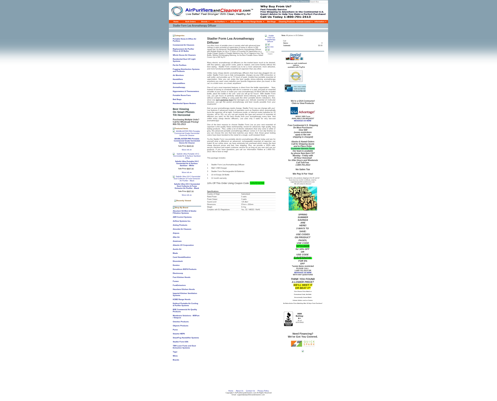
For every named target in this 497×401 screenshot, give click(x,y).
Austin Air (177, 249)
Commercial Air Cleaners (183, 45)
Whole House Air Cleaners (184, 55)
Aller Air (176, 237)
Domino (176, 265)
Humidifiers (178, 79)
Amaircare (177, 241)
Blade (175, 253)
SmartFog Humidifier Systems (186, 338)
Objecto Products (180, 326)
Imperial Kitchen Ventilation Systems (185, 294)
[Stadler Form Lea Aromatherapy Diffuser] (270, 41)
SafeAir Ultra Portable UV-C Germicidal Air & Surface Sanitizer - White (187, 163)
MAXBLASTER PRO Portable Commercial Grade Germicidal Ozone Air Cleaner (187, 141)
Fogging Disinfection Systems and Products (186, 70)
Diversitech (178, 261)
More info (187, 150)
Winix (175, 356)
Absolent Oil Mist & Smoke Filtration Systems (184, 212)
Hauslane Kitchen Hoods (184, 289)
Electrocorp (178, 273)
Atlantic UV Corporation (183, 245)
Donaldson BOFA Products (184, 269)
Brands (176, 360)
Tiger (175, 352)
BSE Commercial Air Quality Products (185, 310)
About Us (239, 391)
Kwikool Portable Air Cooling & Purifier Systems (185, 304)
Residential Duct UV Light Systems (184, 60)
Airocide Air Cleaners (182, 229)
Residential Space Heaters (184, 103)
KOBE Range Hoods (182, 299)
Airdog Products (180, 225)
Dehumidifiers (179, 83)
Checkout (304, 2)
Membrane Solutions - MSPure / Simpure (186, 317)
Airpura (176, 233)
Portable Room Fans (182, 95)
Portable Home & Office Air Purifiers (184, 40)
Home (282, 2)
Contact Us (250, 391)
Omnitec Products (181, 322)
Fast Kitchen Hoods (181, 277)
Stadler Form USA (180, 342)
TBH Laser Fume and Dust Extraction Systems (184, 347)
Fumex (176, 281)
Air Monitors (178, 75)
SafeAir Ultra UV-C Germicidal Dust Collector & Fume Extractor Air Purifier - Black (187, 186)
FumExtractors (179, 285)
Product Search (292, 2)
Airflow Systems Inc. (182, 221)
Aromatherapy (179, 87)
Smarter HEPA (179, 334)
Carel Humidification (182, 257)
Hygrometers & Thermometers (186, 91)
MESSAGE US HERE (302, 121)
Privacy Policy (263, 391)
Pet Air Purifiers (179, 65)
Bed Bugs (177, 99)
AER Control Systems (182, 217)
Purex (175, 330)
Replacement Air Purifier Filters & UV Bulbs (183, 50)
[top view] (269, 47)
